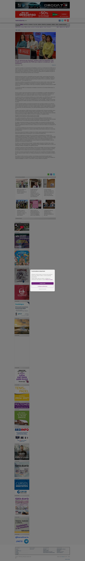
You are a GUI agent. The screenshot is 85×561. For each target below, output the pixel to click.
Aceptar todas (42, 283)
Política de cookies (49, 279)
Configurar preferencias (42, 286)
